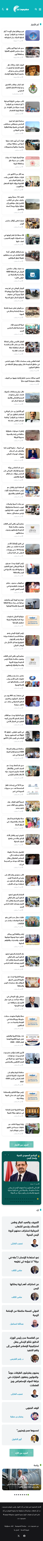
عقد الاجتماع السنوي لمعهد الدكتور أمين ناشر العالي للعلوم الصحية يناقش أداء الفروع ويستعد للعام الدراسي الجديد (14, 959)
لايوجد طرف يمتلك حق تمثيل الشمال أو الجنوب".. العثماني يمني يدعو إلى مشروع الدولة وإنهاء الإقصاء (14, 69)
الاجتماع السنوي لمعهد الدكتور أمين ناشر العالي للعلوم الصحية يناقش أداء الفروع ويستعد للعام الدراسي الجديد (14, 900)
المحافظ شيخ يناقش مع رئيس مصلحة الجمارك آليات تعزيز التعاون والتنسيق (14, 490)
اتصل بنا (16, 1529)
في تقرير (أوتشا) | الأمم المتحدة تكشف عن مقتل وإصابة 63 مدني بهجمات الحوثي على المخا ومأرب (15, 548)
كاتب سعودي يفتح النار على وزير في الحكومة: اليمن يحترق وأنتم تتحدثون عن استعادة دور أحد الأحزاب (14, 879)
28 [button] (14, 1201)
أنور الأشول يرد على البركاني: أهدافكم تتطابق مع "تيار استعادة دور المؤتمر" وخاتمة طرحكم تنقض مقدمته (14, 415)
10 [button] (20, 1198)
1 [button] (37, 1199)
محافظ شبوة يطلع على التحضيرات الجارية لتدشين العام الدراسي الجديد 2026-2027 (14, 1076)
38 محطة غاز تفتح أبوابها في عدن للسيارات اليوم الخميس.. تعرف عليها (14, 237)
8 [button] (24, 1198)
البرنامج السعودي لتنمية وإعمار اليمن (27, 1156)
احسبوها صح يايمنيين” (28, 1430)
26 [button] (18, 1201)
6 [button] (28, 1198)
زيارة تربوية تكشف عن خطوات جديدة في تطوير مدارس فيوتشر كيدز (15, 1126)
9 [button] (22, 1198)
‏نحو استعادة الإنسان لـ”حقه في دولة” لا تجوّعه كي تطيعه (24, 1259)
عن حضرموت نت (33, 1525)
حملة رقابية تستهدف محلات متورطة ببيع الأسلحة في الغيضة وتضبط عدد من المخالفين (14, 1020)
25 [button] (20, 1201)
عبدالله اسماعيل (17, 1323)
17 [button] (7, 1198)
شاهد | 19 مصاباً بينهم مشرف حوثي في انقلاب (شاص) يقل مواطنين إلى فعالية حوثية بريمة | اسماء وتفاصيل (15, 202)
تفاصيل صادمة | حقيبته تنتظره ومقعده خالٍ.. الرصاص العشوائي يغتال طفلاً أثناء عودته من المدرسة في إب (14, 857)
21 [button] (28, 1201)
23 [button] (24, 1201)
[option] (21, 1178)
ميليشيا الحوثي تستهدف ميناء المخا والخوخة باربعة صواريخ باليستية (15, 619)
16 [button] (9, 1198)
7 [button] (26, 1198)
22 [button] (26, 1201)
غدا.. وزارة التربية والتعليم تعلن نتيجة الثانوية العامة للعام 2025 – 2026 (15, 1038)
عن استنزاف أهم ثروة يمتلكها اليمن (24, 1286)
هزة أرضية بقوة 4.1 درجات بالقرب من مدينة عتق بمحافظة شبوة (14, 160)
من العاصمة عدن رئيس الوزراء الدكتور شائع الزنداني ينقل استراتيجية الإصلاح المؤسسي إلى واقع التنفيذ (22, 1343)
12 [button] (16, 1198)
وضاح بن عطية (16, 1416)
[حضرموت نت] (21, 9)
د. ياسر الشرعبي (16, 1358)
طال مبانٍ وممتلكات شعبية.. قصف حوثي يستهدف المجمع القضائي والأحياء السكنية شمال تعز (14, 396)
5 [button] (30, 1198)
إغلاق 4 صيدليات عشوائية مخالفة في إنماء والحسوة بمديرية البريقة (15, 433)
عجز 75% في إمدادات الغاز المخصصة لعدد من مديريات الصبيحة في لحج (14, 788)
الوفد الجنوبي (32, 1407)
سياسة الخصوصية (20, 1525)
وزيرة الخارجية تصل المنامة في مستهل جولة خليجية (15, 1111)
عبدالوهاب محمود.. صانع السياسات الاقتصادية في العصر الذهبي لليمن (15, 585)
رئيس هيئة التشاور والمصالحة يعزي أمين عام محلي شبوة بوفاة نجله (14, 1094)
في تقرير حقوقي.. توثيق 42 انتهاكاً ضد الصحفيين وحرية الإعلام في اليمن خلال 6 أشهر (13, 734)
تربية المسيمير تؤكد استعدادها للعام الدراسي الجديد (15, 327)
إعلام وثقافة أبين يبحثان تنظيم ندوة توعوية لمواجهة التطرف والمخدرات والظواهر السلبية (14, 938)
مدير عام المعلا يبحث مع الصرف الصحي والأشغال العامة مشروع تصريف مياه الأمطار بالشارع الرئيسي (14, 769)
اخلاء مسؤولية (9, 1525)
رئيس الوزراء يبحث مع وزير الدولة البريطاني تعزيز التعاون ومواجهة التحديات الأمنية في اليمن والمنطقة (14, 567)
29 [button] (12, 1201)
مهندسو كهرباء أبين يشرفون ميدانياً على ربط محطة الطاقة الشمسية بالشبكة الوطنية (14, 602)
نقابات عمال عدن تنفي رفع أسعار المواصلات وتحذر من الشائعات (14, 920)
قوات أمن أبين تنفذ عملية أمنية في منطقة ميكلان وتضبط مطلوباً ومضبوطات (14, 143)
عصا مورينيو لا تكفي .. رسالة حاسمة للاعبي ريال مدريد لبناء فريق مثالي (23, 1485)
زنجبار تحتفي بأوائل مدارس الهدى (14, 222)
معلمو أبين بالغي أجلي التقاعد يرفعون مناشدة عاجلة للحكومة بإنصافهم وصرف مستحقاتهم (13, 528)
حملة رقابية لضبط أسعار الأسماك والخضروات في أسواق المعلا (15, 821)
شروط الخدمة (25, 1529)
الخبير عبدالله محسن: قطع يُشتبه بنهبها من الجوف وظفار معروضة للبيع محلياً (22, 379)
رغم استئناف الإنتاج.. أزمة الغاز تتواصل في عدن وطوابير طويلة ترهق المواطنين (13, 254)
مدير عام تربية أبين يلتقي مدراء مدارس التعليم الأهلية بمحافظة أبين (14, 50)
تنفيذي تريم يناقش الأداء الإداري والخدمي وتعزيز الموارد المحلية (15, 838)
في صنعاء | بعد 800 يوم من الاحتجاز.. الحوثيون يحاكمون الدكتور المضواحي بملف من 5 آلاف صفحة (14, 700)
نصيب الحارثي (17, 1243)
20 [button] (30, 1201)
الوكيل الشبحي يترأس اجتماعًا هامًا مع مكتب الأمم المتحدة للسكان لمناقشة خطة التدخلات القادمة (14, 346)
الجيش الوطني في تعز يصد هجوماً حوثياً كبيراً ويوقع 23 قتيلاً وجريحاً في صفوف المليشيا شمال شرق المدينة (14, 292)
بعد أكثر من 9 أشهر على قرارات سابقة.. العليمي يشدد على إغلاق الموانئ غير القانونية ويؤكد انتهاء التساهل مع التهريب (14, 180)
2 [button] (35, 1198)
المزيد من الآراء (21, 1452)
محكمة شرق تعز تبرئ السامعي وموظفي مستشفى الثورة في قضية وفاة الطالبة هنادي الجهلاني (14, 125)
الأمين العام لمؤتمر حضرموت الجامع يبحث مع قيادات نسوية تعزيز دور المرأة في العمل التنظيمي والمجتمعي (13, 1057)
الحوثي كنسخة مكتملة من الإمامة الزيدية (22, 1312)
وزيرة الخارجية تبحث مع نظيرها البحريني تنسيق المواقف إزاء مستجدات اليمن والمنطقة (14, 981)
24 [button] (22, 1201)
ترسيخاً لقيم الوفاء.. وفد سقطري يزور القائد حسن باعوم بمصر (15, 804)
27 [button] (16, 1201)
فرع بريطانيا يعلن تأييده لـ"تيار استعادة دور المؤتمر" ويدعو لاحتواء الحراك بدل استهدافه (14, 34)
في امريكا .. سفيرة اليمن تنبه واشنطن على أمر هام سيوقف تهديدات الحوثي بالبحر (14, 452)
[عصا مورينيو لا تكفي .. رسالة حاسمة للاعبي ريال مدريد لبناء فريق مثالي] (21, 1479)
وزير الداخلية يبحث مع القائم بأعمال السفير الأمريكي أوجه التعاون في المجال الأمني (14, 718)
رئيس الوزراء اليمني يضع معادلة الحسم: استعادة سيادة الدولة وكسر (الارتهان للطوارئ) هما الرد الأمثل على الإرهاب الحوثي (14, 639)
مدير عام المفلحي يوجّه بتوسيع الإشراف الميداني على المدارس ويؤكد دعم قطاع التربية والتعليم (13, 472)
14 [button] (12, 1198)
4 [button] (22, 1494)
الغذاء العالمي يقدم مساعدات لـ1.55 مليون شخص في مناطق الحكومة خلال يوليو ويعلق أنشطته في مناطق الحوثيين (22, 363)
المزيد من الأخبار (21, 1144)
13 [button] (14, 1198)
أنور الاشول (17, 1438)
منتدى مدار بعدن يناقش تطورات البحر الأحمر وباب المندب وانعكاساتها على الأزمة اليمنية (15, 680)
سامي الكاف (17, 1269)
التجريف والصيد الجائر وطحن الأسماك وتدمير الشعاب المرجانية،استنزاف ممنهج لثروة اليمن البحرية (23, 1228)
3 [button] (33, 1198)
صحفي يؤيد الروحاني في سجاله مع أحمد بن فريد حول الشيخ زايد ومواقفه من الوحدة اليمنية (14, 1001)
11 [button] (18, 1198)
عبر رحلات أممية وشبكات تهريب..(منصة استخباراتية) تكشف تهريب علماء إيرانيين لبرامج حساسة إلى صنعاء (14, 508)
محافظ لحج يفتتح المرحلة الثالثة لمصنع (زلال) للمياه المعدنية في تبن (15, 751)
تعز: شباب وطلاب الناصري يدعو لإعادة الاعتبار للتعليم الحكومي (14, 87)
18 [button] (5, 1198)
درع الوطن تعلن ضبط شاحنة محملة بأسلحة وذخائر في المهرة (14, 310)
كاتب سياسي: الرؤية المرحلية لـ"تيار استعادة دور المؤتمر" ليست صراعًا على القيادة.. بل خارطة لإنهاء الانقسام (14, 105)
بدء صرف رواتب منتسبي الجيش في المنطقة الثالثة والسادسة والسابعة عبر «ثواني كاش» (15, 273)
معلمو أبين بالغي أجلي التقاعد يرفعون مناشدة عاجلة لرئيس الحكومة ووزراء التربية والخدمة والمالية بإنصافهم (13, 660)
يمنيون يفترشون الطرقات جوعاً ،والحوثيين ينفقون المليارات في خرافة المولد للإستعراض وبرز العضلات (23, 1378)
